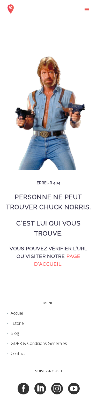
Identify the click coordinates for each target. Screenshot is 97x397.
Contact (18, 353)
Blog (15, 333)
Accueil (17, 313)
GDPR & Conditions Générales (39, 343)
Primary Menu (87, 9)
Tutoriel (18, 323)
